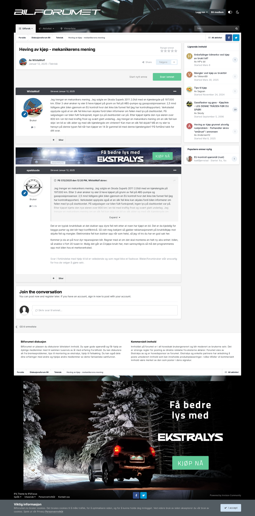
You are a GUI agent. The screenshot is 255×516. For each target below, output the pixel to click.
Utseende (29, 497)
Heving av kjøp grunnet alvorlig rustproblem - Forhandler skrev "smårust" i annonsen (211, 128)
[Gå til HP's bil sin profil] (189, 56)
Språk (17, 497)
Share (148, 62)
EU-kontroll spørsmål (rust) (209, 157)
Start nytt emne (138, 76)
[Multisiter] (53, 140)
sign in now (94, 296)
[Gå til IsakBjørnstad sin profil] (189, 159)
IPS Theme (19, 493)
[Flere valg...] (174, 91)
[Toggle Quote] (55, 180)
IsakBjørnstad (201, 160)
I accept (232, 507)
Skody (200, 113)
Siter (61, 140)
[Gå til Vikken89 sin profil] (189, 75)
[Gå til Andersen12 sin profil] (189, 126)
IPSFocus (32, 493)
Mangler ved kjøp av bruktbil (210, 73)
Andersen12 (203, 135)
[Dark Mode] (237, 12)
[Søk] (236, 28)
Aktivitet (47, 28)
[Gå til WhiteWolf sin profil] (23, 62)
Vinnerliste (69, 28)
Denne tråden (222, 28)
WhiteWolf (38, 60)
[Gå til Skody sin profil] (189, 104)
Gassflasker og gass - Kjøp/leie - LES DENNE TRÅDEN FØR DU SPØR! (211, 106)
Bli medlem (217, 12)
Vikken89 (202, 76)
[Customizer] (230, 12)
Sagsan (201, 91)
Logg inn (201, 12)
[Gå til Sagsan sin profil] (189, 89)
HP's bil (201, 61)
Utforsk (26, 28)
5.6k (34, 206)
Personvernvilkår (47, 497)
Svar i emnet (167, 76)
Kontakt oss (64, 497)
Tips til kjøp (200, 87)
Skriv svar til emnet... (50, 310)
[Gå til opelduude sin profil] (33, 186)
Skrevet (62, 91)
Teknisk (53, 63)
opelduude (33, 170)
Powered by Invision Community (225, 495)
